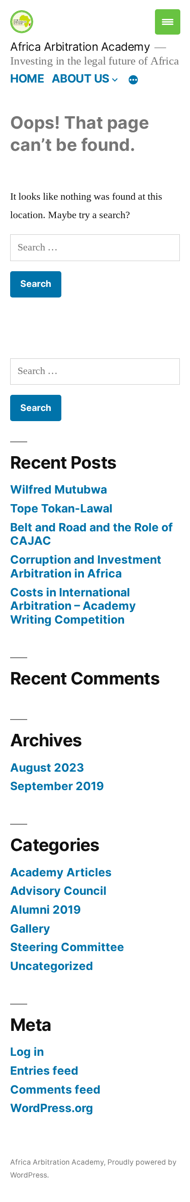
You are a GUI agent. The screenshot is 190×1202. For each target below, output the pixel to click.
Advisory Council (58, 891)
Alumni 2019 (45, 909)
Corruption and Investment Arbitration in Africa (85, 566)
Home (27, 78)
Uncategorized (51, 966)
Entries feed (44, 1070)
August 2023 (47, 767)
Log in (27, 1052)
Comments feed (55, 1089)
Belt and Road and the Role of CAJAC (91, 534)
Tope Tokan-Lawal (61, 508)
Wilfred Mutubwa (58, 489)
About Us (80, 78)
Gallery (30, 928)
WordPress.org (51, 1108)
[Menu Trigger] (167, 22)
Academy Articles (61, 872)
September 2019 (57, 786)
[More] (133, 80)
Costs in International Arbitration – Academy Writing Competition (73, 605)
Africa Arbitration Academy (80, 47)
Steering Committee (67, 947)
